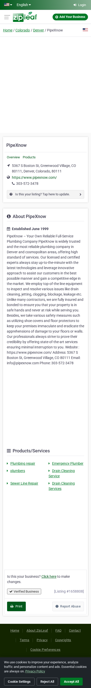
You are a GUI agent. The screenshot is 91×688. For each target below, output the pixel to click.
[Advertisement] (45, 84)
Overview (13, 157)
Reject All (47, 681)
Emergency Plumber (67, 463)
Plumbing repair (22, 463)
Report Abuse (70, 606)
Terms (24, 640)
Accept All (71, 681)
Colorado (22, 30)
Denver (38, 30)
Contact (75, 630)
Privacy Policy (35, 671)
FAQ (58, 630)
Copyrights (63, 640)
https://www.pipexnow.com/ (34, 177)
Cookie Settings (19, 681)
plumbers (17, 471)
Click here (48, 576)
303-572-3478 (27, 184)
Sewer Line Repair (24, 483)
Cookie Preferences (45, 649)
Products (29, 157)
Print (18, 606)
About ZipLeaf (37, 630)
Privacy (42, 640)
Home (7, 30)
